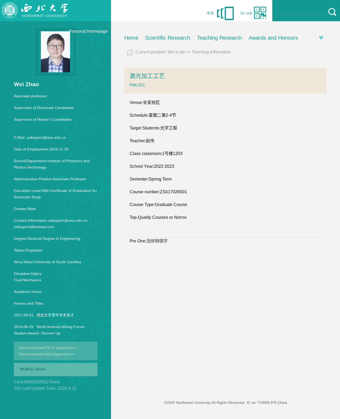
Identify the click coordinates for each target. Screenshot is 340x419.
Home (131, 38)
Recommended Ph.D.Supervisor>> (48, 348)
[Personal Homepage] (35, 20)
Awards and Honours (273, 38)
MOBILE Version (33, 369)
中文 (210, 13)
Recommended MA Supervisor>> (47, 354)
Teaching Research (219, 38)
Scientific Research (167, 38)
